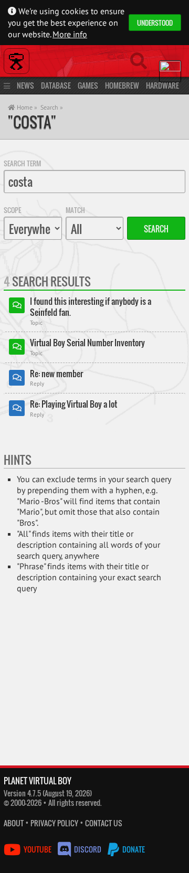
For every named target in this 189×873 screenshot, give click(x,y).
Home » (26, 107)
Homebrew (122, 85)
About (14, 822)
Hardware (162, 85)
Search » (51, 107)
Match (75, 210)
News (25, 85)
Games (88, 85)
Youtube (37, 849)
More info (69, 34)
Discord (87, 849)
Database (56, 85)
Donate (133, 849)
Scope (12, 210)
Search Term (22, 163)
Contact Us (103, 822)
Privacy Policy (54, 822)
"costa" (32, 122)
